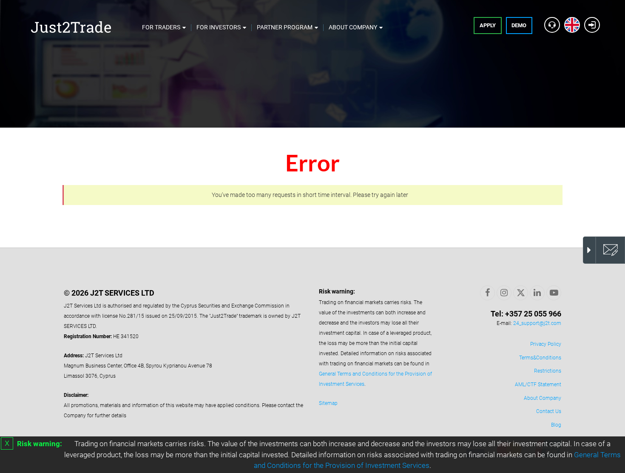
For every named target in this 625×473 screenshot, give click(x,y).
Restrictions (547, 371)
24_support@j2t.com (537, 323)
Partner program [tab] (284, 27)
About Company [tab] (353, 27)
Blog (556, 425)
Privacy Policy (545, 344)
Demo (518, 25)
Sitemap (328, 403)
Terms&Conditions (540, 358)
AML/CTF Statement (538, 385)
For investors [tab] (218, 27)
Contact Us (548, 411)
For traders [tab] (161, 27)
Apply (488, 25)
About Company (542, 398)
